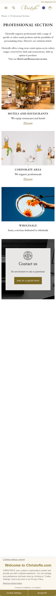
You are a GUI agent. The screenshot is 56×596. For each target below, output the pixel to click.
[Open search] (14, 8)
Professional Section (19, 16)
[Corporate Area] (28, 148)
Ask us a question (28, 280)
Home (4, 16)
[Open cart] (50, 8)
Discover (28, 123)
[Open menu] (6, 8)
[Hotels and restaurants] (28, 92)
